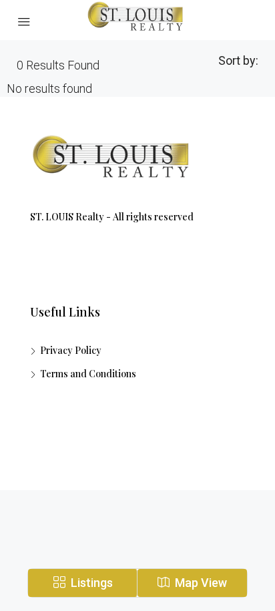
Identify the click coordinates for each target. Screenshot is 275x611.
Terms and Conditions (88, 373)
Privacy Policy (70, 350)
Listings (90, 583)
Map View (199, 583)
